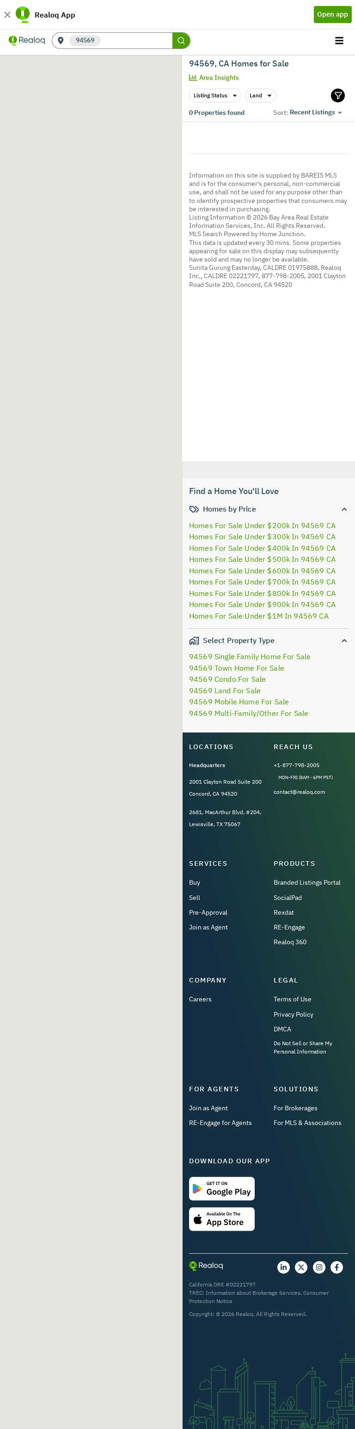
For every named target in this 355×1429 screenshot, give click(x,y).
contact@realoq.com (299, 791)
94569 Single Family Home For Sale (250, 656)
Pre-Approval (208, 912)
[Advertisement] (268, 376)
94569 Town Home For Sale (236, 668)
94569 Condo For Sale (227, 679)
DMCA (282, 1029)
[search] (181, 40)
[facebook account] (337, 1267)
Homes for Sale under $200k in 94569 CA (262, 525)
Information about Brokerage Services (253, 1292)
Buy (194, 882)
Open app (332, 14)
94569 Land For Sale (225, 690)
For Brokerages (296, 1108)
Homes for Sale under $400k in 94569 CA (262, 548)
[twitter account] (301, 1267)
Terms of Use (293, 999)
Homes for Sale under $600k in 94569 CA (262, 570)
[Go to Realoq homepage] (27, 40)
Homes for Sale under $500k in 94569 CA (262, 559)
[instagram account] (319, 1267)
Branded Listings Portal (307, 882)
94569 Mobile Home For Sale (239, 701)
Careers (200, 999)
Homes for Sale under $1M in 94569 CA (259, 615)
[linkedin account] (283, 1267)
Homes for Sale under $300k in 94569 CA (262, 536)
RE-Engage (289, 927)
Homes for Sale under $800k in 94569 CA (262, 593)
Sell (194, 897)
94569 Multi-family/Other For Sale (248, 713)
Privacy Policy (293, 1014)
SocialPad (288, 897)
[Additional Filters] (338, 95)
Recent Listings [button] (312, 112)
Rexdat (284, 912)
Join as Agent (208, 927)
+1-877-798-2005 (296, 765)
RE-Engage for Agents (220, 1123)
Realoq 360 (290, 942)
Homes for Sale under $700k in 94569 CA (262, 581)
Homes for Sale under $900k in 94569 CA (262, 604)
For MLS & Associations (308, 1123)
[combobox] (136, 41)
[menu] (340, 40)
